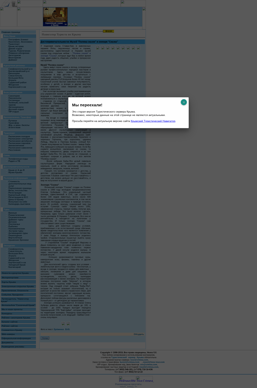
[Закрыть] (184, 102)
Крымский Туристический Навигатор (153, 120)
